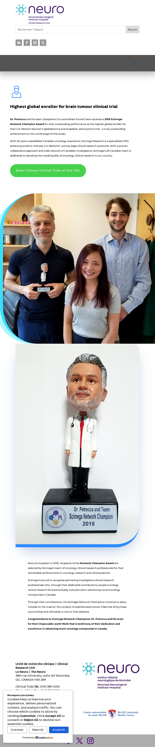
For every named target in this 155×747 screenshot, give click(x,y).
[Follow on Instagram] (35, 42)
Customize (17, 729)
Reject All (38, 729)
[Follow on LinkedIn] (19, 42)
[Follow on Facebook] (27, 42)
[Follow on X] (43, 42)
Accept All (58, 729)
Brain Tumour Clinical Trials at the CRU (48, 170)
